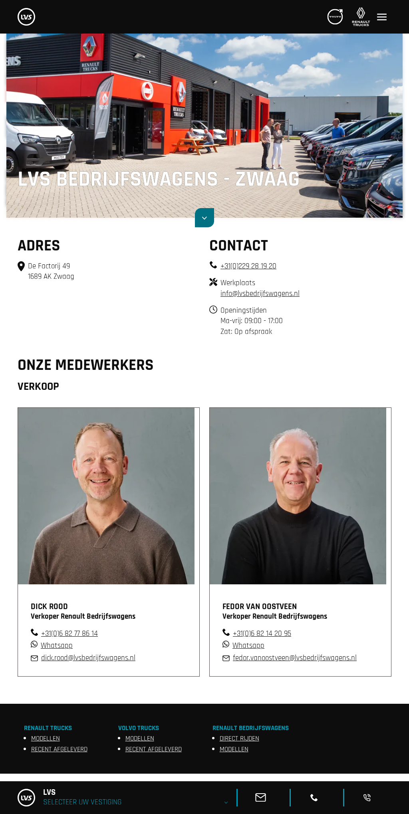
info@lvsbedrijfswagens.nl (260, 294)
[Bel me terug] (370, 797)
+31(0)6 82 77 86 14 (69, 634)
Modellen (45, 738)
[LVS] (26, 16)
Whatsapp (57, 646)
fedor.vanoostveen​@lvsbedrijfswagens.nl (295, 658)
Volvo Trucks (138, 728)
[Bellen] (317, 797)
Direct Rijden (239, 738)
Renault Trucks (48, 728)
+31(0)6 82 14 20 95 (262, 634)
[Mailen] (264, 797)
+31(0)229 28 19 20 (248, 266)
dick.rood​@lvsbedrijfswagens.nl (88, 658)
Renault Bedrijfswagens (250, 728)
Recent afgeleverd (59, 749)
